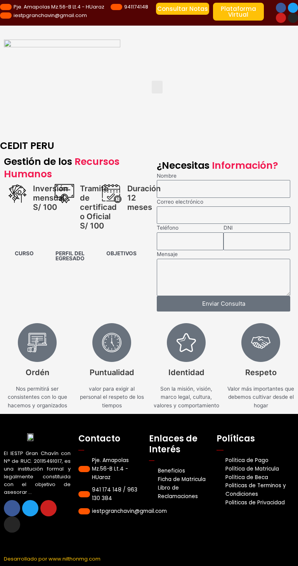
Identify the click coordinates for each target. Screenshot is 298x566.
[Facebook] (281, 8)
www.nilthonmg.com (74, 559)
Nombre (167, 176)
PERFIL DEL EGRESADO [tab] (70, 256)
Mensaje (167, 254)
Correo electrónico (180, 202)
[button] (157, 87)
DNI (228, 228)
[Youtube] (281, 18)
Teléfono (167, 228)
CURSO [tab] (24, 253)
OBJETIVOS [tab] (121, 253)
